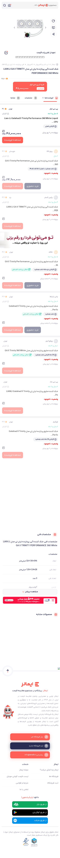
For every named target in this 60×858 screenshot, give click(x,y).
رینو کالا (50, 151)
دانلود (30, 797)
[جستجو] (4, 5)
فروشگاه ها (53, 776)
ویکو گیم (49, 341)
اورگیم (55, 422)
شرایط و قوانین (22, 783)
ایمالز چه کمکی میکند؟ (49, 770)
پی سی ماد (54, 382)
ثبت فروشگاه (52, 783)
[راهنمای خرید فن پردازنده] (53, 28)
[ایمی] (9, 712)
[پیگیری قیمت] (53, 21)
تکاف (51, 252)
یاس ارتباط (54, 296)
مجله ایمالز (23, 770)
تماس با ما (24, 789)
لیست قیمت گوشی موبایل (17, 776)
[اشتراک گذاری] (53, 34)
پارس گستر (48, 197)
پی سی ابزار (54, 109)
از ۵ (3, 78)
